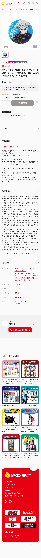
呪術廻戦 (7, 66)
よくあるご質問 (10, 484)
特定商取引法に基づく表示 (13, 493)
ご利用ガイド (9, 482)
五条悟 (17, 293)
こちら (19, 253)
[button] (5, 54)
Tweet (6, 112)
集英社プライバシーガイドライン (15, 496)
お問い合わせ (9, 487)
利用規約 (8, 490)
